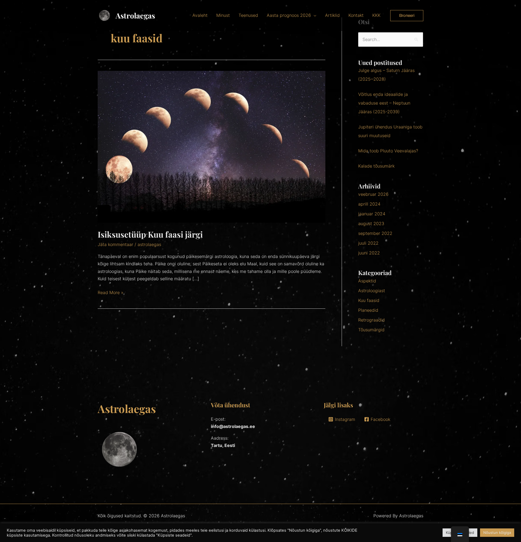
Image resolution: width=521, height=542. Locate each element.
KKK (376, 15)
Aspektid (367, 280)
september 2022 (375, 233)
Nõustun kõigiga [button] (497, 532)
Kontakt (356, 15)
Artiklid (332, 15)
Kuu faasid (368, 300)
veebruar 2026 (373, 194)
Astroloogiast (371, 290)
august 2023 (371, 223)
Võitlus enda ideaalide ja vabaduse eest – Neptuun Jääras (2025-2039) (384, 103)
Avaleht (200, 15)
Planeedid (368, 310)
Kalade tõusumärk (376, 166)
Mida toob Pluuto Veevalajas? (388, 150)
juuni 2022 (369, 253)
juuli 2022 (368, 243)
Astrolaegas (135, 15)
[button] (406, 15)
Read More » (110, 292)
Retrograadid (371, 320)
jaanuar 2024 (371, 213)
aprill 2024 (369, 204)
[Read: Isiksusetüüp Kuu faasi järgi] (211, 146)
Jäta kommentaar (115, 244)
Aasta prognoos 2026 (289, 15)
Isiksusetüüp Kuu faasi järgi (150, 234)
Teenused (248, 15)
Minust (223, 15)
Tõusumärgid (371, 329)
